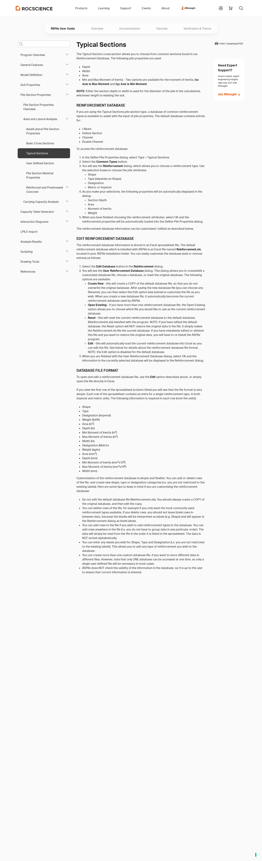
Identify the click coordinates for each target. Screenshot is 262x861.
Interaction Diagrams (34, 221)
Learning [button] (104, 8)
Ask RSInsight (227, 94)
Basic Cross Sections (40, 143)
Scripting (26, 251)
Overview (97, 28)
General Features (31, 65)
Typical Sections (37, 153)
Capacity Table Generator (37, 211)
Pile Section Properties (35, 95)
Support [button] (125, 8)
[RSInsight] (188, 8)
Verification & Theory (197, 28)
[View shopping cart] (230, 8)
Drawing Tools (29, 261)
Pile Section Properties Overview (38, 107)
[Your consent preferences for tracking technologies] (255, 854)
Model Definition (31, 75)
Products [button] (81, 8)
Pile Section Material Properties (39, 175)
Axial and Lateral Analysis (40, 119)
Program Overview (32, 55)
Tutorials (161, 28)
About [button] (165, 8)
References (27, 271)
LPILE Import (29, 231)
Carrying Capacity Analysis (41, 201)
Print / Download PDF (231, 43)
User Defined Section (40, 163)
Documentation (129, 28)
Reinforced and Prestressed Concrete (44, 190)
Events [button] (146, 8)
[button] (220, 8)
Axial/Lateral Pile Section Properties (42, 131)
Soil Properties (30, 85)
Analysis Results (31, 241)
